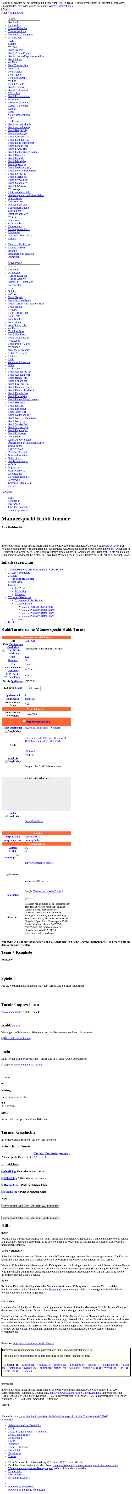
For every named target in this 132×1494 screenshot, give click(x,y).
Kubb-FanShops (17, 87)
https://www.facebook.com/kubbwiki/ (33, 1343)
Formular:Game (57, 1289)
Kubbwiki (13, 22)
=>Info (12, 216)
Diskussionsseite (17, 247)
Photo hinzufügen (11, 1011)
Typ (13, 664)
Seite (11, 497)
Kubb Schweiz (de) (18, 179)
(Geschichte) (15, 646)
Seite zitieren (15, 210)
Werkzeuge (14, 189)
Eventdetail (14, 1450)
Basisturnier (14, 1453)
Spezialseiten (15, 198)
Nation (12, 813)
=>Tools (12, 46)
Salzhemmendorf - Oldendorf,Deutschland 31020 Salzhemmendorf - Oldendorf (45, 739)
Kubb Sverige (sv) (18, 176)
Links (11, 111)
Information (13, 727)
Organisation (13, 836)
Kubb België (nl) (17, 130)
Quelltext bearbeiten (19, 507)
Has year (39, 1153)
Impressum (14, 220)
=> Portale (14, 121)
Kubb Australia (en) (19, 127)
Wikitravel (30, 751)
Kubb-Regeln (15, 49)
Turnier (28, 664)
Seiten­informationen (19, 207)
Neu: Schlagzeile (17, 77)
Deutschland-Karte (34, 821)
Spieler (12, 43)
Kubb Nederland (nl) (19, 167)
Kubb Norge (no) (17, 173)
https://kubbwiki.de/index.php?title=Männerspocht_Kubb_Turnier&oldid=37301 (63, 1416)
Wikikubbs (14, 93)
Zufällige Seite (16, 83)
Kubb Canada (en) (18, 133)
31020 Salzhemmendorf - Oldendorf (42, 727)
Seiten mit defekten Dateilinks (24, 1425)
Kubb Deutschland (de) (21, 142)
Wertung (13, 670)
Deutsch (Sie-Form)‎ (19, 244)
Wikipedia (29, 754)
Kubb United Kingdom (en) (23, 152)
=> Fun (12, 80)
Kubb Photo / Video (19, 96)
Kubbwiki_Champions (20, 34)
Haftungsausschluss (19, 229)
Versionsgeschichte (18, 510)
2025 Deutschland (18, 1447)
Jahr (12, 656)
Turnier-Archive (17, 31)
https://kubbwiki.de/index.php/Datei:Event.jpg (75, 1392)
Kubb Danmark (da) (19, 139)
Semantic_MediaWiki (20, 235)
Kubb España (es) (18, 145)
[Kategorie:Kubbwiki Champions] (16, 1038)
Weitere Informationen (61, 5)
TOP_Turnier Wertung (13, 675)
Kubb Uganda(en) (18, 182)
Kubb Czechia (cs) (18, 136)
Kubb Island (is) (17, 161)
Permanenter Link (18, 204)
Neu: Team (14, 68)
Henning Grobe (32, 840)
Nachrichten (14, 37)
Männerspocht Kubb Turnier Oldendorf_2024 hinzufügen (30, 1205)
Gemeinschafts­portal (19, 114)
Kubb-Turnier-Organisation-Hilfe (26, 56)
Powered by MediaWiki (21, 1486)
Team (11, 40)
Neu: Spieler (15, 71)
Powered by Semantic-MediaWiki (26, 1489)
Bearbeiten (14, 503)
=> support (14, 99)
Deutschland (15, 1437)
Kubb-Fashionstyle (18, 90)
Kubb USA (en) (17, 186)
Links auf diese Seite (19, 192)
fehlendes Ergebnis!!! (19, 102)
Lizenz (12, 238)
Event (11, 1440)
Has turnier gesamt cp (57, 1153)
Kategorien (7, 1419)
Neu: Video (14, 74)
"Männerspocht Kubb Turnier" (48, 891)
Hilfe (11, 117)
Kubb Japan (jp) (17, 164)
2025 (27, 656)
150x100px (113, 545)
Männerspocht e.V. (34, 836)
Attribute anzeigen (18, 213)
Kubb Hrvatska (16, 155)
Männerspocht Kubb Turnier (26, 1064)
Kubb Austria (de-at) (19, 124)
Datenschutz (15, 226)
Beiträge (12, 250)
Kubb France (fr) (17, 148)
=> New (12, 62)
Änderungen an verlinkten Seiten (26, 195)
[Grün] (34, 714)
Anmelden (14, 256)
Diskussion (14, 500)
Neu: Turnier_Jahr (18, 65)
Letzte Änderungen (18, 105)
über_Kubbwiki (16, 223)
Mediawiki (14, 232)
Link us (12, 108)
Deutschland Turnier (19, 1434)
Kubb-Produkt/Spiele (19, 53)
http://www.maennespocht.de (39, 862)
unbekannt (30, 698)
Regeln (15, 698)
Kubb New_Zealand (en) (22, 170)
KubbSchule (15, 59)
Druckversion (15, 201)
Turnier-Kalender (17, 28)
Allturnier (13, 1443)
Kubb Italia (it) (16, 158)
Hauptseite (14, 25)
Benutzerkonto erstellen (21, 253)
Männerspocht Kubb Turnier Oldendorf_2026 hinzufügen (30, 1218)
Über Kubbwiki (16, 1474)
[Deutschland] (36, 721)
